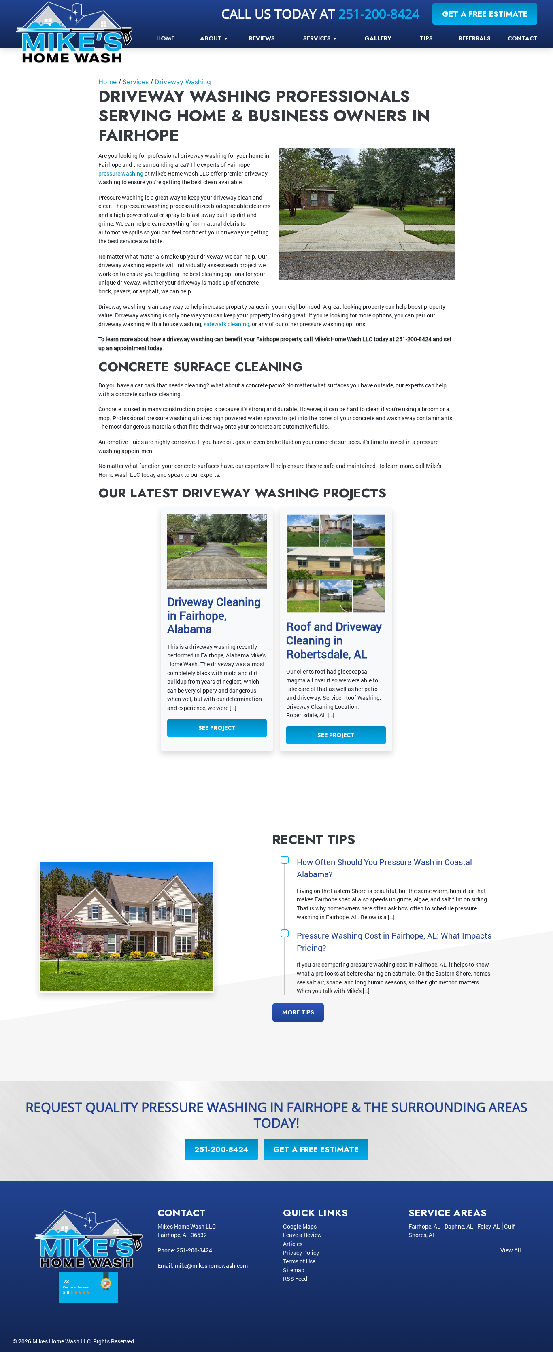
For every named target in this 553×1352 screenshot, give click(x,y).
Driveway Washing (183, 82)
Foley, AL (488, 1226)
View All (510, 1250)
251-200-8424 (378, 13)
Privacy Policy (301, 1252)
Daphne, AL (459, 1226)
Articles (292, 1244)
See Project (217, 728)
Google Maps (300, 1226)
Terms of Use (299, 1261)
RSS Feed (295, 1278)
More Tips (298, 1012)
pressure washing (120, 173)
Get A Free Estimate (484, 13)
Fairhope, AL (424, 1226)
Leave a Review (302, 1235)
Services (136, 82)
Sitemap (293, 1270)
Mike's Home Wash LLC (61, 1341)
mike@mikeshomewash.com (211, 1265)
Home (107, 82)
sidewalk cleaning (226, 324)
